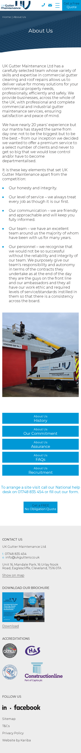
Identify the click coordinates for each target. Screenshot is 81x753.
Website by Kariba (16, 740)
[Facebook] (27, 707)
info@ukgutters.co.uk (21, 557)
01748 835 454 (31, 492)
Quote (71, 5)
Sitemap (9, 719)
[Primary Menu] (57, 5)
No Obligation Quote (40, 507)
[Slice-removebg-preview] (4, 707)
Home (6, 17)
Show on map (13, 575)
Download (10, 626)
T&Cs (6, 726)
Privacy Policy (13, 733)
